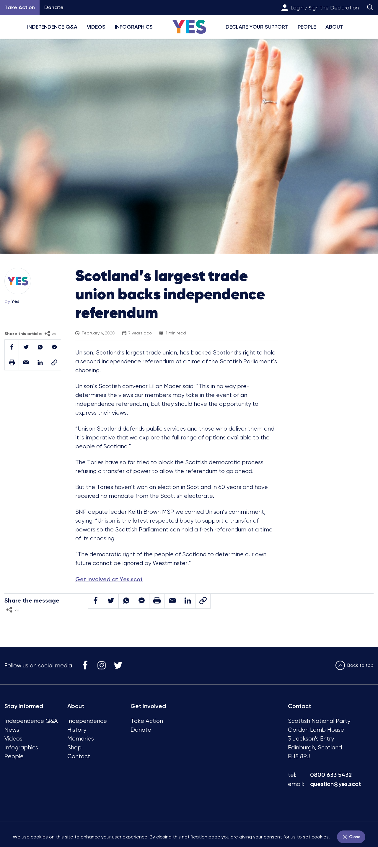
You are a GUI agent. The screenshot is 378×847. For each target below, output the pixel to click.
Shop (74, 747)
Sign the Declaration (334, 7)
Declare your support (257, 27)
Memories (80, 738)
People (307, 27)
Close (354, 836)
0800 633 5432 (331, 774)
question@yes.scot (335, 783)
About (334, 27)
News (11, 729)
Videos (96, 27)
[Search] (370, 7)
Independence (87, 721)
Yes (15, 301)
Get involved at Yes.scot (109, 579)
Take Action (147, 721)
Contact (78, 756)
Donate (53, 7)
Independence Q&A (52, 27)
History (76, 729)
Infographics (134, 27)
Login (297, 7)
